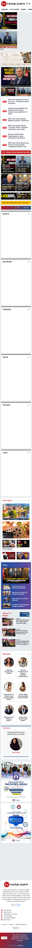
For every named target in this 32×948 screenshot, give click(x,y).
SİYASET (23, 9)
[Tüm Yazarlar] (28, 728)
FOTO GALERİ (14, 9)
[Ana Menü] (29, 4)
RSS (4, 938)
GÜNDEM (4, 9)
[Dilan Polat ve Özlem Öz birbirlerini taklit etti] (7, 593)
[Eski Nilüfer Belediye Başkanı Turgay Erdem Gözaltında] (23, 555)
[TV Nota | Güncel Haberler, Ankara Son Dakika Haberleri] (13, 3)
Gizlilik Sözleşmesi (21, 924)
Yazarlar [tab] (6, 728)
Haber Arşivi (6, 919)
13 (26, 85)
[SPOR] (28, 357)
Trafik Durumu (7, 912)
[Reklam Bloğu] (16, 59)
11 (22, 85)
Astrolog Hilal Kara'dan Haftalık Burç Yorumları (16, 733)
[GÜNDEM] (28, 309)
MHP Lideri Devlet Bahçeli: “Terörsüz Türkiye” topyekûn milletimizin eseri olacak (18, 127)
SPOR (5, 357)
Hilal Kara (16, 752)
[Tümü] (28, 654)
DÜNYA (6, 214)
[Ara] (27, 4)
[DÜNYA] (28, 214)
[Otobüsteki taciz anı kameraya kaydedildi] (7, 587)
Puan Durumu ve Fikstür (10, 914)
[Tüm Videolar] (28, 565)
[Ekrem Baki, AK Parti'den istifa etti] (7, 599)
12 (24, 85)
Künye (4, 924)
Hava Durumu (7, 910)
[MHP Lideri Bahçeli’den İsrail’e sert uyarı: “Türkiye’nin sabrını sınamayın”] (8, 91)
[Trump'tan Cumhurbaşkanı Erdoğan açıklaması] (7, 605)
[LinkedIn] (19, 905)
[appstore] (16, 928)
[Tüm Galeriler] (28, 500)
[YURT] (28, 453)
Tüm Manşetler (7, 916)
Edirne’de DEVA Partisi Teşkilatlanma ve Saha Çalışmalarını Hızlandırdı (16, 136)
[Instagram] (16, 905)
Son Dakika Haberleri (9, 918)
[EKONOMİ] (28, 262)
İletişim (11, 924)
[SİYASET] (28, 405)
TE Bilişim (20, 945)
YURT (5, 453)
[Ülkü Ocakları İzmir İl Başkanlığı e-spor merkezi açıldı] (16, 575)
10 (20, 85)
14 (28, 85)
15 (29, 85)
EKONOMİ (7, 262)
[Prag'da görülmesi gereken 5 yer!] (16, 511)
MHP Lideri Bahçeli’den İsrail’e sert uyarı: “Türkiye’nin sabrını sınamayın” (18, 101)
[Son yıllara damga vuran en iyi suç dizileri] (16, 529)
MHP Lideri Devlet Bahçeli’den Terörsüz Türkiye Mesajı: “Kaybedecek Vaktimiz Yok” (18, 144)
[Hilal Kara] (16, 744)
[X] (12, 905)
